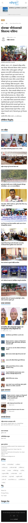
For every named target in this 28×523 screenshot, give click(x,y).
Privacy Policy (4, 493)
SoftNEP (16, 519)
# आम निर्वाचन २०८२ (12, 479)
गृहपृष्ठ (2, 23)
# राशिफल (18, 464)
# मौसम (3, 464)
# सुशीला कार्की (19, 476)
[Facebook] (10, 515)
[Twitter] (17, 515)
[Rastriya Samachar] (14, 3)
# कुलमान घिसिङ (5, 473)
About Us (3, 490)
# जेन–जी (4, 479)
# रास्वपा (9, 470)
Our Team (4, 495)
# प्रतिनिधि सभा (22, 479)
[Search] (2, 2)
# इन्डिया (22, 470)
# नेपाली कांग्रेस (14, 473)
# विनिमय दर (21, 467)
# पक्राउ (3, 482)
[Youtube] (14, 515)
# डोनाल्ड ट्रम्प (4, 467)
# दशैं (20, 473)
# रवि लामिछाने (10, 464)
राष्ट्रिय (6, 23)
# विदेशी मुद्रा (15, 470)
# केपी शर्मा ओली (13, 467)
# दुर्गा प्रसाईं (11, 476)
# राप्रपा (3, 470)
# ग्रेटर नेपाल (4, 476)
